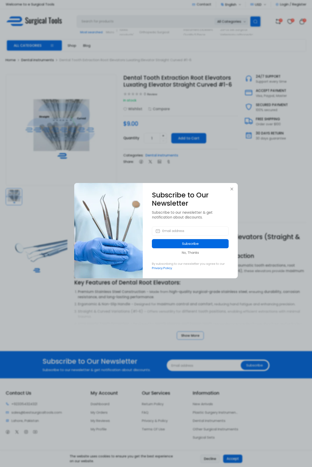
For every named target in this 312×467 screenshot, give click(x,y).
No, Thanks (190, 252)
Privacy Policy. (162, 268)
